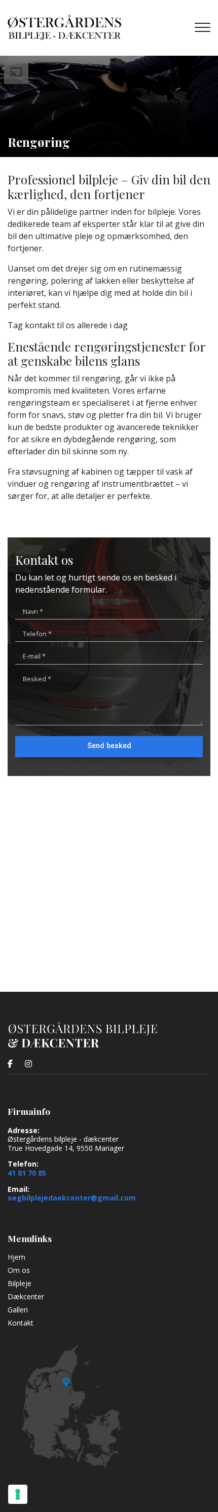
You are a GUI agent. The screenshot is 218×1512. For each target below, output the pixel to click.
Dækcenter (26, 1296)
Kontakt (20, 1323)
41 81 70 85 (27, 1173)
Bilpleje (19, 1283)
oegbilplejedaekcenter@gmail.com (72, 1198)
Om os (19, 1270)
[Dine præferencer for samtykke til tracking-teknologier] (17, 1494)
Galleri (18, 1309)
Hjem (16, 1257)
